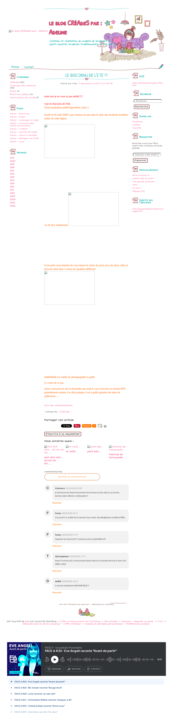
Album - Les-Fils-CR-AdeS (23, 132)
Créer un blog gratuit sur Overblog (80, 621)
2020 (12, 161)
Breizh (13, 91)
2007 (12, 203)
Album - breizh (17, 117)
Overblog (109, 604)
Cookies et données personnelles (104, 624)
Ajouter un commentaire (72, 477)
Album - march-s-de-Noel (23, 135)
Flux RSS (136, 128)
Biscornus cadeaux (20, 94)
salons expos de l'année (22, 97)
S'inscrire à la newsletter (63, 434)
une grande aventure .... (144, 182)
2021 (12, 158)
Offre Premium (72, 624)
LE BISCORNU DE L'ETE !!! (86, 75)
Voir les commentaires (58, 405)
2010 (12, 193)
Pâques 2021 (138, 191)
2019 (12, 164)
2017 (12, 171)
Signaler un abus (144, 621)
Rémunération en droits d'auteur (42, 624)
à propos (95, 669)
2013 (12, 183)
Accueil (15, 66)
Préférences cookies (138, 624)
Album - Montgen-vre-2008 (24, 138)
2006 (13, 206)
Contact (29, 66)
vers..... (136, 185)
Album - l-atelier (19, 129)
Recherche (141, 106)
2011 (12, 190)
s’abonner (56, 669)
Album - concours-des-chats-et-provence (22, 124)
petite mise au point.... (144, 178)
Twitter (136, 125)
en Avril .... (137, 188)
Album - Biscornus (19, 114)
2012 (12, 187)
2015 (12, 177)
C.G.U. (160, 621)
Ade (27, 621)
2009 (12, 196)
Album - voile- (17, 142)
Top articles (111, 621)
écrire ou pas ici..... (142, 175)
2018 (12, 167)
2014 (12, 180)
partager (76, 669)
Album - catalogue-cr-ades (24, 120)
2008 (12, 199)
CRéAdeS (14, 82)
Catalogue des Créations (23, 85)
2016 (12, 174)
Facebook (137, 122)
